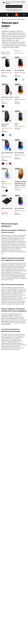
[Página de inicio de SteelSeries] (7, 15)
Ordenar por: (17, 50)
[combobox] (20, 53)
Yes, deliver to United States (14, 6)
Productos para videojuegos (9, 19)
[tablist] (12, 15)
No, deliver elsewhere (13, 10)
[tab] (12, 15)
